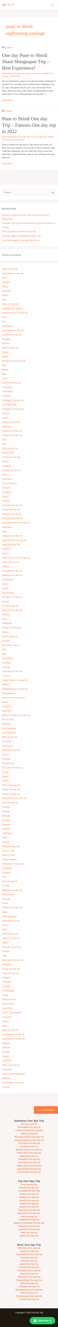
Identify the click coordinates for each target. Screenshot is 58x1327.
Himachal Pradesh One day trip (16, 523)
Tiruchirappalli (8, 991)
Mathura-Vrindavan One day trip (16, 715)
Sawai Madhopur (9, 916)
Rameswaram (8, 894)
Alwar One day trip (10, 304)
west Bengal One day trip (13, 1082)
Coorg (4, 418)
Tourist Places (8, 1004)
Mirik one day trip (9, 737)
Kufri (4, 649)
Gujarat (5, 496)
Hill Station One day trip (12, 518)
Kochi (4, 619)
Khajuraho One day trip (12, 610)
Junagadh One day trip (12, 571)
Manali (5, 702)
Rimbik (5, 903)
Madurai (5, 684)
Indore (5, 531)
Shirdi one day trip (10, 934)
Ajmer (4, 278)
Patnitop (5, 842)
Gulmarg (6, 501)
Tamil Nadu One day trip (12, 960)
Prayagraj (6, 873)
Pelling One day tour (11, 846)
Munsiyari (6, 759)
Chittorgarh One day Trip (13, 400)
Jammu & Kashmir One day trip (16, 558)
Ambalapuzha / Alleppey (12, 308)
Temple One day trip (11, 969)
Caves (5, 378)
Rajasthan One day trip (12, 890)
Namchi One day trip (11, 785)
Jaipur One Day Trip (11, 544)
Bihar (4, 365)
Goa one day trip (9, 483)
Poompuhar (7, 868)
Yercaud (5, 1087)
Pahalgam (6, 824)
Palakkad (6, 829)
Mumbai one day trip (11, 750)
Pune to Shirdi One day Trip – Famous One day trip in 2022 (29, 125)
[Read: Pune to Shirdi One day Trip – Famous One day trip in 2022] (7, 111)
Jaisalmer (6, 549)
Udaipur (5, 1021)
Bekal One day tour (10, 348)
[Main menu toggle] (52, 4)
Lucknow (6, 676)
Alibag (4, 287)
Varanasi (6, 1052)
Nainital (5, 781)
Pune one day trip (33, 73)
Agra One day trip (10, 269)
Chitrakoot (6, 396)
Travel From (15, 76)
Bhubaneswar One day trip (13, 361)
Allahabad (6, 291)
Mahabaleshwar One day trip (14, 689)
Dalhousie (6, 426)
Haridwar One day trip (11, 514)
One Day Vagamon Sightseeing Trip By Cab (21, 236)
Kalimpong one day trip (12, 575)
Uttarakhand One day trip (13, 1034)
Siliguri (5, 943)
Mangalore (6, 706)
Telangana (6, 964)
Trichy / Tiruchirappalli (11, 1013)
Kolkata (5, 632)
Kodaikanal (7, 623)
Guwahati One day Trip (12, 505)
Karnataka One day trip (12, 597)
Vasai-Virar (7, 1061)
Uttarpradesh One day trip (13, 1039)
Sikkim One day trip (10, 938)
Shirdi (4, 929)
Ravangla (6, 899)
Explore (5, 461)
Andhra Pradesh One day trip (15, 313)
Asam (4, 317)
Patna (4, 838)
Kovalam (6, 641)
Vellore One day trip (10, 1065)
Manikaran (6, 711)
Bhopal (5, 356)
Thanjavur (6, 977)
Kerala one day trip (10, 606)
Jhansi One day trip (10, 562)
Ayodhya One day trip (11, 335)
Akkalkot (6, 282)
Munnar (5, 754)
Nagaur (5, 776)
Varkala (5, 1056)
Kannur (5, 584)
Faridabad (6, 466)
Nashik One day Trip (11, 789)
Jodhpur (5, 566)
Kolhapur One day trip (11, 628)
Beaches (6, 343)
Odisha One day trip (11, 794)
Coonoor (6, 413)
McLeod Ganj (8, 720)
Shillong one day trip (11, 921)
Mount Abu (6, 741)
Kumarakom (7, 658)
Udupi (4, 1026)
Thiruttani (6, 986)
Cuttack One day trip (11, 422)
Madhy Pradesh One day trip (14, 680)
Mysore (5, 772)
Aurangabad (7, 326)
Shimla (5, 925)
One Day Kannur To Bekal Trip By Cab (19, 231)
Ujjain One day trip (10, 1030)
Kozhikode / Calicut (10, 645)
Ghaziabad (7, 479)
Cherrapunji (7, 387)
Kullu (4, 654)
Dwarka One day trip (11, 457)
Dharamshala (8, 453)
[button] (42, 1320)
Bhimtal (5, 352)
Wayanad (6, 1078)
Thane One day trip (10, 973)
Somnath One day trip (11, 947)
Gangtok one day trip (11, 470)
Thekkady (6, 982)
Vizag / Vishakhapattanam (13, 1074)
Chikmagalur (7, 391)
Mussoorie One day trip (12, 768)
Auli (3, 321)
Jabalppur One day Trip (12, 536)
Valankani (6, 1048)
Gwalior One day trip (11, 510)
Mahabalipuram (9, 693)
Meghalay (6, 724)
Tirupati (5, 995)
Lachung (6, 667)
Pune (4, 877)
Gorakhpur (6, 492)
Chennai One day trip (11, 383)
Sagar (4, 912)
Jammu (5, 553)
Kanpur (5, 588)
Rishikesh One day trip (12, 908)
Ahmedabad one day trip (12, 273)
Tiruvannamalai (8, 999)
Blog (4, 137)
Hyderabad (7, 527)
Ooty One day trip (10, 803)
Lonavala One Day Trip (12, 671)
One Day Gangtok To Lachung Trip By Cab (21, 240)
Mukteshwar (7, 746)
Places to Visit (8, 851)
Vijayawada (7, 1069)
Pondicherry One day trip (13, 864)
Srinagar (5, 951)
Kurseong (6, 663)
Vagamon (6, 1043)
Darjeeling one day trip (12, 431)
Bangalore (6, 339)
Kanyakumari (8, 593)
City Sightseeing (9, 405)
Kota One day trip (9, 636)
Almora (5, 295)
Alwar (4, 300)
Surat (4, 956)
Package (6, 807)
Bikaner (5, 370)
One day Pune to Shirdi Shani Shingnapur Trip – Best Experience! (26, 61)
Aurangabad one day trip (12, 330)
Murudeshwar (8, 763)
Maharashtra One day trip (13, 73)
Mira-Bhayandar (9, 728)
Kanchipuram (8, 579)
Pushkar (5, 886)
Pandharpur (7, 833)
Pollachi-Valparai (9, 859)
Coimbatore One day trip (13, 409)
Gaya (4, 475)
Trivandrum (7, 1017)
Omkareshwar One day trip (14, 798)
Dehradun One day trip (12, 435)
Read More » (7, 100)
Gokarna (6, 488)
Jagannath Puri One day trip (14, 540)
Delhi (4, 440)
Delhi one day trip (9, 448)
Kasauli (5, 601)
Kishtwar (6, 615)
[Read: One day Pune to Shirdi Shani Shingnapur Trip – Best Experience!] (7, 47)
